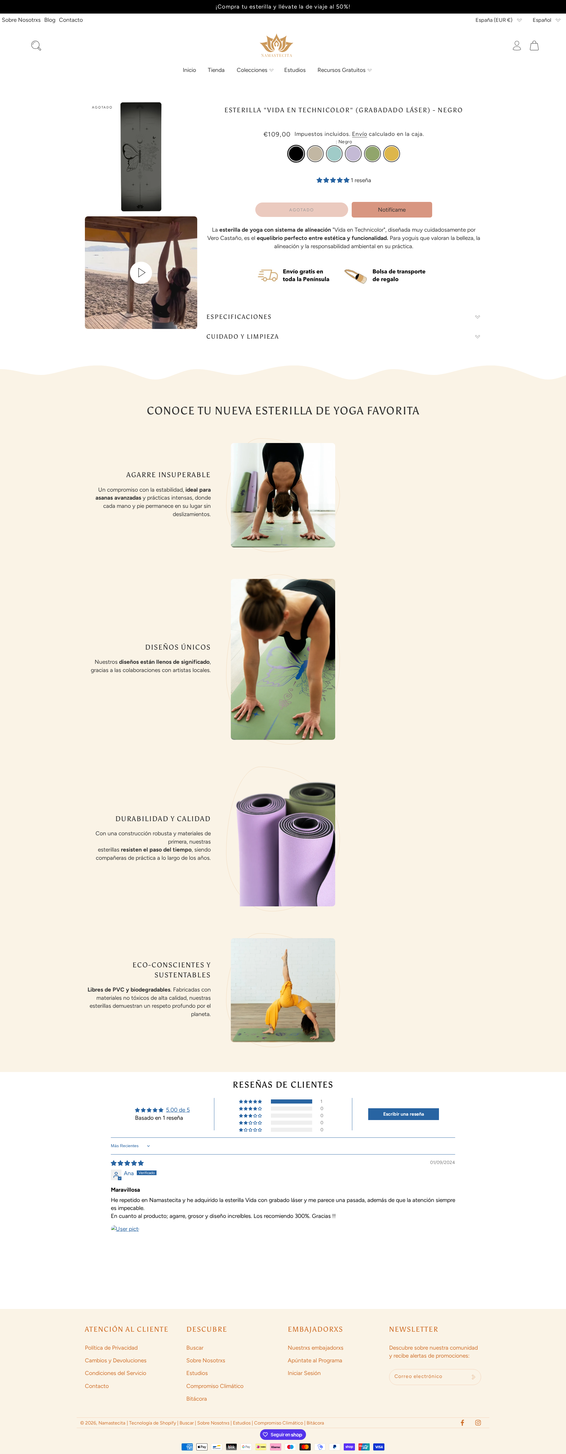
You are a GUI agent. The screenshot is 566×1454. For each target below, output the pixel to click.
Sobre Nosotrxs (21, 20)
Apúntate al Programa (315, 1360)
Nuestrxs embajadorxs (315, 1347)
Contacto (71, 20)
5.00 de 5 (178, 1109)
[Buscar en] (36, 45)
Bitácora (196, 1398)
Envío (359, 134)
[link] (296, 154)
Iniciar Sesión (304, 1373)
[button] (254, 70)
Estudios (197, 1373)
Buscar (194, 1347)
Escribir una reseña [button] (403, 1114)
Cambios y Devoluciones (116, 1360)
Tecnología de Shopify (152, 1423)
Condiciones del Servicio (115, 1373)
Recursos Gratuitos (341, 70)
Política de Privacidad (111, 1347)
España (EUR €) (493, 20)
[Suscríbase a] (473, 1377)
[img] (127, 1163)
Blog (49, 20)
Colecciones (252, 70)
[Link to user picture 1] (125, 1239)
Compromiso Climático (214, 1386)
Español (542, 20)
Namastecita (111, 1423)
